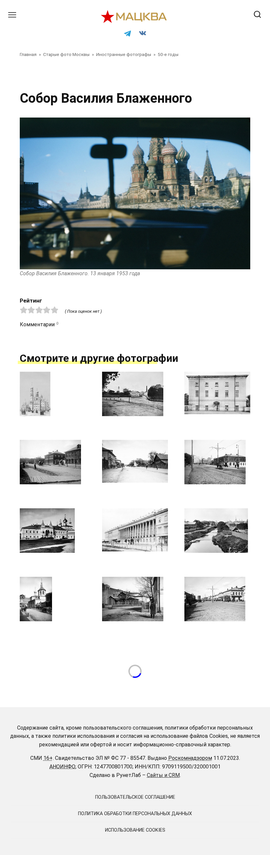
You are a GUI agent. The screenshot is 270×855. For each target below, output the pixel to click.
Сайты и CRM (163, 775)
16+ (48, 758)
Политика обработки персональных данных (135, 813)
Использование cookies (135, 830)
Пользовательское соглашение (135, 797)
